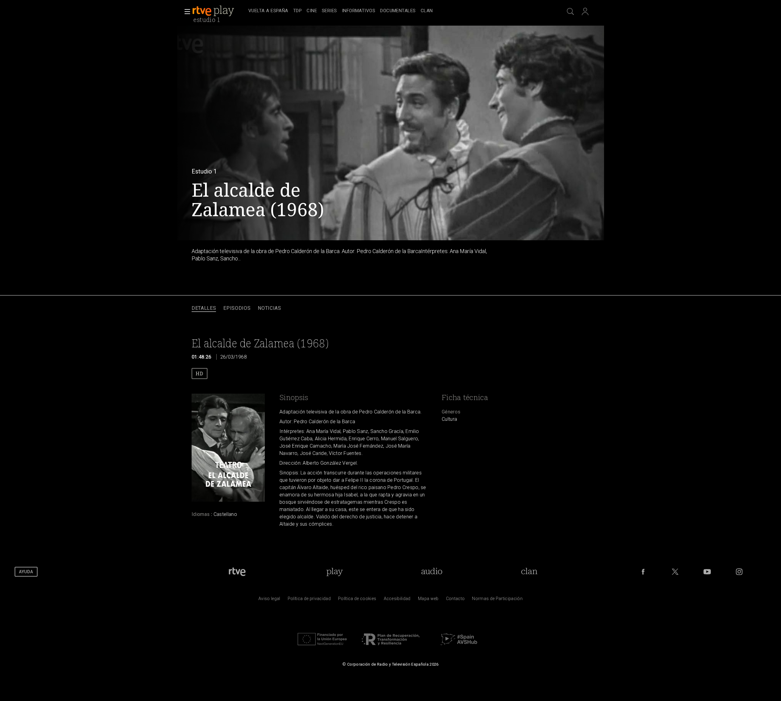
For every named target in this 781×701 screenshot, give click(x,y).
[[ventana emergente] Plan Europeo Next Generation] (322, 646)
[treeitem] (268, 11)
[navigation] (397, 11)
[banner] (219, 11)
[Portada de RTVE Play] (214, 11)
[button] (185, 11)
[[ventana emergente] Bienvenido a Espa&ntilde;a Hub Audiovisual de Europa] (458, 646)
